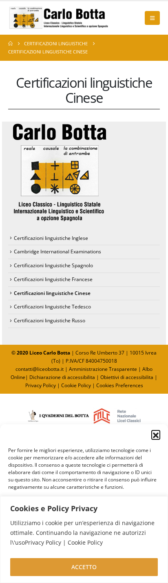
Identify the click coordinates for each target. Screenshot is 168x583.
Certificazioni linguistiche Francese (53, 279)
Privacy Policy (41, 385)
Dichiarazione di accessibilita (62, 377)
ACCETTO (84, 567)
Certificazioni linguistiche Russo (49, 320)
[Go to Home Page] (10, 44)
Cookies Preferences (119, 385)
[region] (84, 539)
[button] (156, 434)
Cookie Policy (76, 385)
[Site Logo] (59, 18)
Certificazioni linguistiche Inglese (51, 238)
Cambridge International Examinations (57, 251)
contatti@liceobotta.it (39, 369)
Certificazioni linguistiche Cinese (52, 293)
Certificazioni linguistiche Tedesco (52, 306)
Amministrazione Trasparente (103, 369)
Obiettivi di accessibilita (126, 377)
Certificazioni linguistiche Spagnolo (53, 265)
